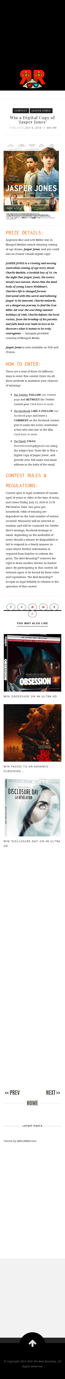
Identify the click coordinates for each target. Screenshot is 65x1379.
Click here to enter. (42, 404)
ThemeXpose (32, 1373)
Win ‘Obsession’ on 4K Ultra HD (30, 696)
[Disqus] (32, 918)
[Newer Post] (18, 1096)
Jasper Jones (41, 110)
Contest (20, 110)
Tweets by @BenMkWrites (20, 1141)
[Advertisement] (32, 32)
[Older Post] (46, 1096)
